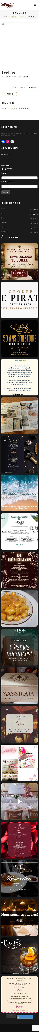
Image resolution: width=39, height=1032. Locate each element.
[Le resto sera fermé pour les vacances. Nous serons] (19, 724)
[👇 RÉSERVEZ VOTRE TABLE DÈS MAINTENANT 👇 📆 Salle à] (19, 917)
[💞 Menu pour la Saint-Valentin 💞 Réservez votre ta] (19, 840)
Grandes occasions (7, 160)
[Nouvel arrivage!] (19, 685)
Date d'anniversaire (7, 182)
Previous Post (10, 94)
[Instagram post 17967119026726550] (19, 801)
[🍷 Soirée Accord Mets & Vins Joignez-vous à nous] (19, 531)
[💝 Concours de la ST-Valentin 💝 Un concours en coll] (19, 763)
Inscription (6, 192)
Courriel (4, 173)
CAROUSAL (22, 16)
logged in (14, 108)
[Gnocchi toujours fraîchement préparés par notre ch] (19, 608)
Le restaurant (5, 154)
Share (15, 87)
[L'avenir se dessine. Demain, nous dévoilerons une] (19, 338)
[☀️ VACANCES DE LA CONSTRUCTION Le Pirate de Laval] (19, 261)
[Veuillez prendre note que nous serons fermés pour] (19, 493)
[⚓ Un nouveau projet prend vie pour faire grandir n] (19, 300)
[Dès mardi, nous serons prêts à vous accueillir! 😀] (19, 878)
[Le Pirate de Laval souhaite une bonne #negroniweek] (19, 955)
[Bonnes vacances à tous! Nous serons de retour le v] (19, 647)
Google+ (34, 87)
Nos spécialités (5, 165)
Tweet (24, 87)
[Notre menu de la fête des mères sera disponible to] (19, 994)
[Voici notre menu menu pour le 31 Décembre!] (19, 570)
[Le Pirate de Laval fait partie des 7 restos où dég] (19, 415)
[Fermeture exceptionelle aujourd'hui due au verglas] (19, 377)
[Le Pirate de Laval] (7, 5)
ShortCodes (13, 16)
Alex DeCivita (21, 76)
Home (6, 16)
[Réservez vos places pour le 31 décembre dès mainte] (19, 454)
